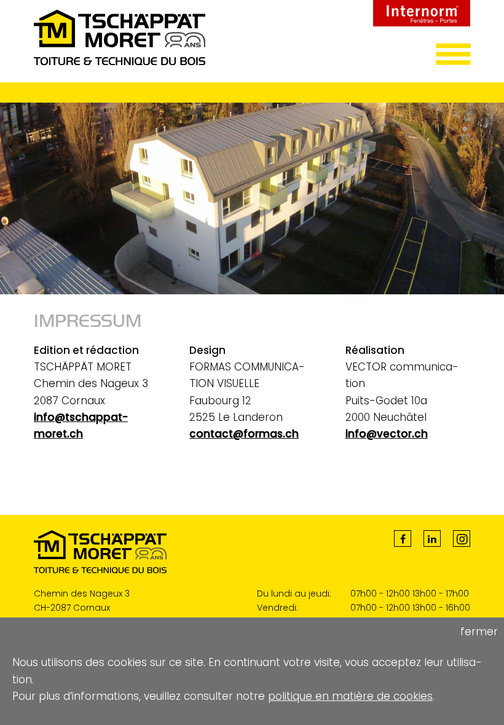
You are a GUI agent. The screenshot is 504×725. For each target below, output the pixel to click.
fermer (479, 631)
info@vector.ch (386, 433)
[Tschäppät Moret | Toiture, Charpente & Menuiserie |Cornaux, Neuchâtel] (119, 61)
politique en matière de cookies (350, 696)
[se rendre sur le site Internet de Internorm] (421, 22)
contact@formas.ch (244, 433)
